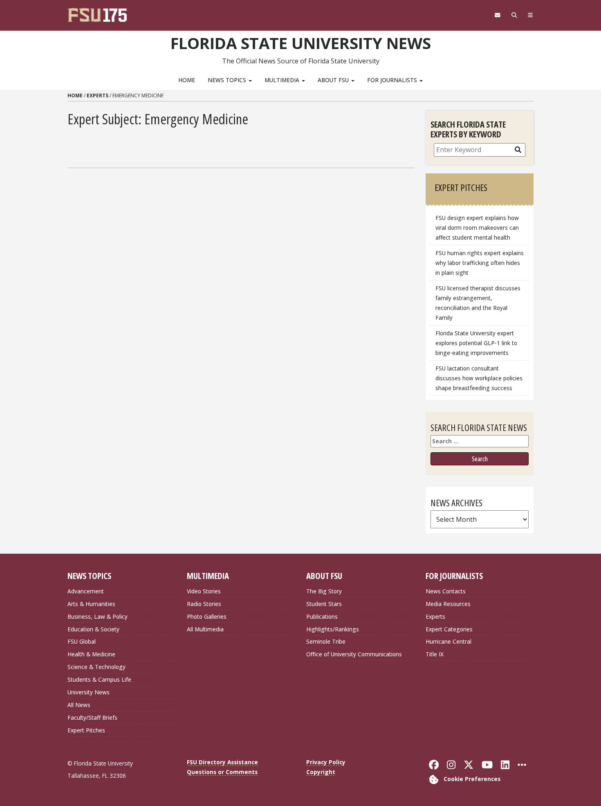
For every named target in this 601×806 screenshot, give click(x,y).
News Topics (228, 80)
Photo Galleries (206, 616)
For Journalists (393, 80)
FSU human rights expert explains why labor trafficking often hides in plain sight (479, 262)
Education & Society (93, 629)
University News (88, 692)
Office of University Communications (354, 654)
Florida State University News (300, 43)
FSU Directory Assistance (222, 762)
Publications (322, 616)
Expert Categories (449, 629)
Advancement (85, 591)
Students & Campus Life (99, 679)
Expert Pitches (86, 730)
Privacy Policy (325, 762)
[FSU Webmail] (497, 15)
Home (186, 80)
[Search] (514, 15)
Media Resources (448, 604)
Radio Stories (204, 604)
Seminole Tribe (325, 641)
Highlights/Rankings (332, 629)
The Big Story (324, 591)
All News (78, 705)
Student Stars (324, 604)
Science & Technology (96, 667)
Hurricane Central (448, 641)
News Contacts (446, 591)
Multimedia (283, 80)
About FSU (334, 80)
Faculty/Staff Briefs (92, 717)
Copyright (320, 772)
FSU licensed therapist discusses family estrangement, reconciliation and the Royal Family (477, 302)
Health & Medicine (91, 654)
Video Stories (204, 591)
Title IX (435, 654)
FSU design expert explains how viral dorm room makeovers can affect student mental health (477, 227)
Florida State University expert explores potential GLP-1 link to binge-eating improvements (476, 343)
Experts (97, 95)
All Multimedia (205, 629)
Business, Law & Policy (97, 616)
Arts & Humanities (91, 604)
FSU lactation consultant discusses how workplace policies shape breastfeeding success (479, 378)
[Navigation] (530, 15)
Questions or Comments (222, 772)
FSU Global (81, 641)
